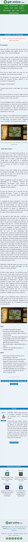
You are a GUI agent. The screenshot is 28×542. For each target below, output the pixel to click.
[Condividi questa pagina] (21, 539)
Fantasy (6, 8)
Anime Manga (7, 10)
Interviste (13, 466)
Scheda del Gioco (5, 380)
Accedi (5, 5)
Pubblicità (3, 533)
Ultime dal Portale (14, 13)
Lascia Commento (14, 380)
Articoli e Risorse (13, 5)
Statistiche (9, 533)
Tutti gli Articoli (14, 384)
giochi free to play (10, 528)
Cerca (23, 10)
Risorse (19, 466)
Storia (16, 8)
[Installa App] (15, 539)
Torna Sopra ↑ (16, 535)
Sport (13, 10)
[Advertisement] (14, 23)
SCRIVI (3, 420)
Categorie (22, 5)
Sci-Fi (11, 8)
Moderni (21, 8)
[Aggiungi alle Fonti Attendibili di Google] (18, 539)
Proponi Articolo (23, 380)
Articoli (8, 466)
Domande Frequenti (18, 533)
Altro (17, 10)
